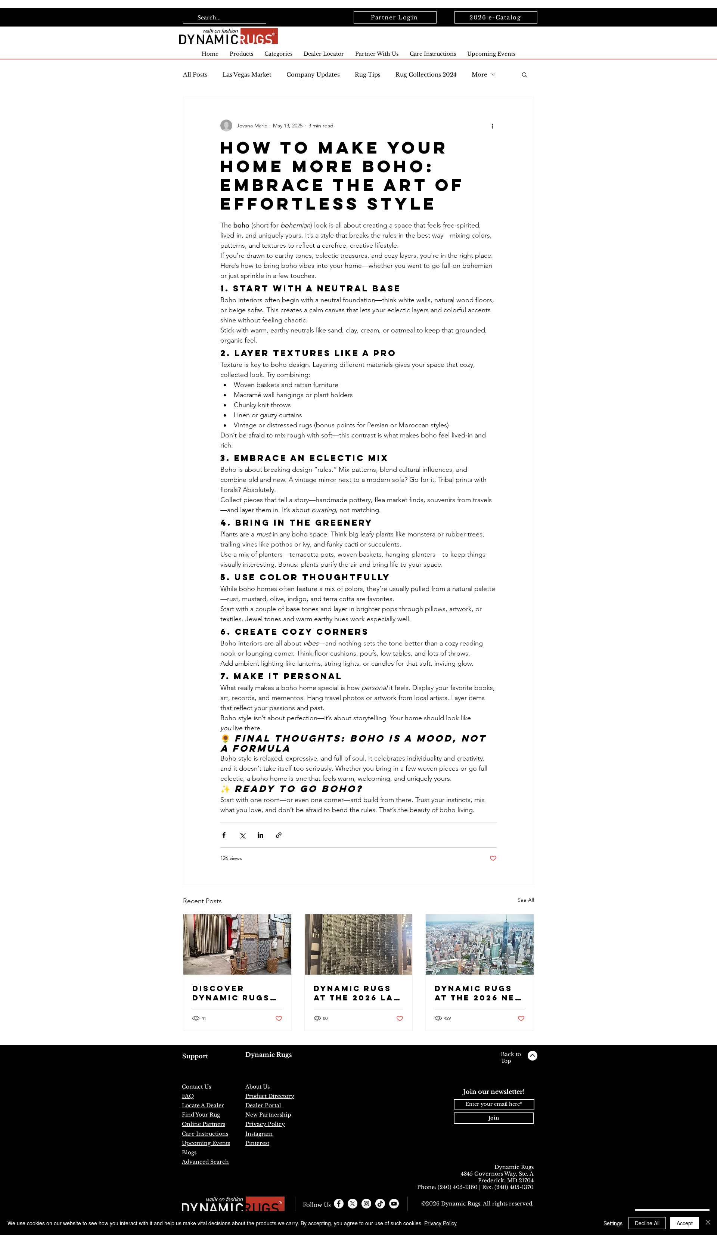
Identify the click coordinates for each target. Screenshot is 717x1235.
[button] (524, 74)
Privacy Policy (440, 1223)
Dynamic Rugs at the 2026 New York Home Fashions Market (479, 993)
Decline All (647, 1223)
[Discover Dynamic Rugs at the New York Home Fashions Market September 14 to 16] (237, 944)
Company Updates (313, 74)
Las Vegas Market (247, 74)
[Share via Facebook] (223, 835)
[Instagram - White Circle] (366, 1203)
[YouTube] (394, 1203)
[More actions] (492, 125)
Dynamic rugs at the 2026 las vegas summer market (357, 993)
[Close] (708, 1223)
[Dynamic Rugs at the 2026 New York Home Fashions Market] (480, 944)
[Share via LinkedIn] (260, 835)
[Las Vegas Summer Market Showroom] (359, 944)
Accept (685, 1223)
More (479, 74)
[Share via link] (278, 835)
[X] (352, 1203)
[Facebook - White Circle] (339, 1203)
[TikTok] (380, 1203)
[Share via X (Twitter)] (242, 835)
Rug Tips (368, 74)
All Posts (195, 74)
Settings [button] (613, 1223)
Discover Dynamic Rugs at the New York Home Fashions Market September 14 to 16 (231, 993)
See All (526, 900)
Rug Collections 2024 (426, 74)
